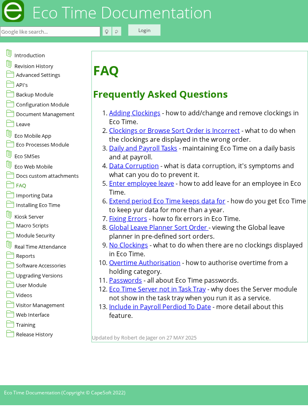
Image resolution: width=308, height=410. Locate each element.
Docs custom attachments (47, 175)
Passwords (125, 280)
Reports (25, 255)
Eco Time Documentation (122, 12)
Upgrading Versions (39, 275)
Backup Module (34, 94)
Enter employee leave (141, 183)
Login (144, 30)
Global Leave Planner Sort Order (159, 227)
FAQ (21, 185)
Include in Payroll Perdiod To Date (160, 306)
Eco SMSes (27, 156)
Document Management (45, 114)
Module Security (35, 235)
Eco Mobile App (32, 135)
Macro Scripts (32, 225)
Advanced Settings (38, 74)
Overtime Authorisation (144, 262)
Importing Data (34, 195)
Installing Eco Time (38, 205)
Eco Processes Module (42, 144)
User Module (31, 285)
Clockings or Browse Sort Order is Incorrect (174, 130)
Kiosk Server (29, 216)
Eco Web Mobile (33, 166)
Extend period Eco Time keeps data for (167, 201)
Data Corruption (134, 165)
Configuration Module (42, 104)
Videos (24, 295)
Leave (23, 124)
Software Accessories (41, 265)
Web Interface (32, 314)
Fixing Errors (128, 218)
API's (22, 84)
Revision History (33, 66)
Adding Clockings (134, 113)
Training (25, 324)
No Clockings (128, 245)
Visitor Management (40, 305)
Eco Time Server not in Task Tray (157, 289)
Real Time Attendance (40, 246)
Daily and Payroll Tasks (143, 148)
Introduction (29, 55)
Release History (34, 334)
